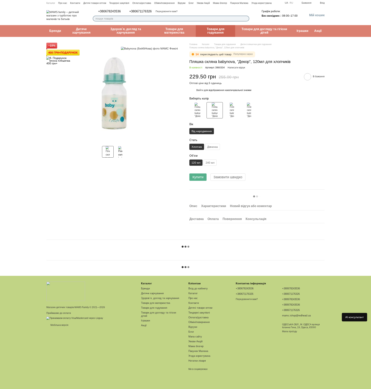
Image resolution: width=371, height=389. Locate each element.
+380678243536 (109, 11)
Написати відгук (236, 67)
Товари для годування (215, 30)
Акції (318, 30)
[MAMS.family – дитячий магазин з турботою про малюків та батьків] (65, 291)
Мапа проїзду (289, 331)
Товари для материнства (174, 30)
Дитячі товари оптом (94, 3)
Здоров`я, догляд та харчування (125, 30)
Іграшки (302, 30)
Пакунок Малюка (239, 3)
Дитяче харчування (81, 30)
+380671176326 (140, 11)
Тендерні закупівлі (119, 3)
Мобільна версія (59, 325)
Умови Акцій (203, 3)
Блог (191, 3)
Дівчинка (212, 146)
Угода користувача (261, 3)
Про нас (62, 3)
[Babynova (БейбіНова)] (149, 48)
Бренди (55, 30)
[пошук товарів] (246, 18)
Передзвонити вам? (167, 11)
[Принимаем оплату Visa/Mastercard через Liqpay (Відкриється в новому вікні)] (74, 318)
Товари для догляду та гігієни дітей (264, 30)
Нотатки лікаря (197, 360)
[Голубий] (249, 110)
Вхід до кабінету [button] (198, 288)
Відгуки (182, 3)
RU (291, 3)
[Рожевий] (197, 110)
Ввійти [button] (199, 90)
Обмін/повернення (164, 3)
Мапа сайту (195, 336)
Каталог (50, 3)
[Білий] (232, 110)
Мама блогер (220, 3)
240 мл (210, 162)
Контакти (75, 3)
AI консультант (354, 317)
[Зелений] (215, 110)
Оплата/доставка (141, 3)
